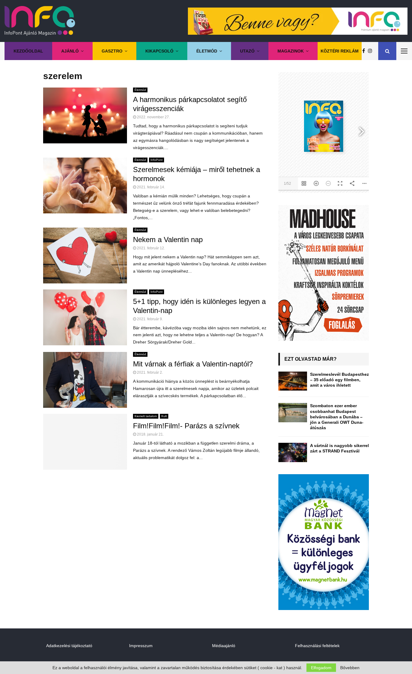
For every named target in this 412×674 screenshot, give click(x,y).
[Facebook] (365, 51)
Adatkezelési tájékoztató (69, 645)
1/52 (287, 183)
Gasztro (112, 51)
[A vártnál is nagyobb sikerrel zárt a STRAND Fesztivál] (292, 452)
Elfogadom (321, 667)
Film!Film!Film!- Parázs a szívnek (186, 426)
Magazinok (290, 51)
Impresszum (141, 645)
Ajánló (70, 51)
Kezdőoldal (28, 51)
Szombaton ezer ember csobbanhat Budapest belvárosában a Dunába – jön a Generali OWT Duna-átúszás (336, 416)
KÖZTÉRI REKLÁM (340, 51)
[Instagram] (371, 51)
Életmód (206, 51)
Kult (164, 416)
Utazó (247, 51)
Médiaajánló (223, 645)
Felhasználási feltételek (317, 645)
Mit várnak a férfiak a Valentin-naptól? (193, 364)
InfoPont (157, 159)
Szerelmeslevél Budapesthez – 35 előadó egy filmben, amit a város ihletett (339, 380)
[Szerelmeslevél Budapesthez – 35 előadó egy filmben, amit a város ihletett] (292, 381)
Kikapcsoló (159, 51)
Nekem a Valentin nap (168, 239)
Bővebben (350, 668)
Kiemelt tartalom (146, 416)
